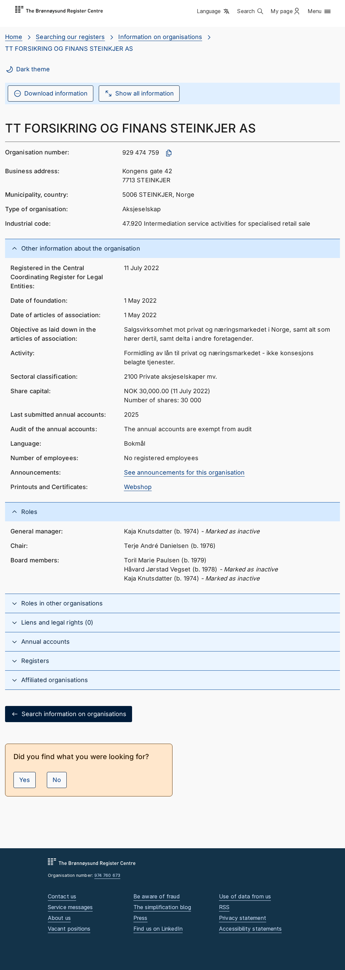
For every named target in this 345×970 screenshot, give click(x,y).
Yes (24, 779)
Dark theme (33, 69)
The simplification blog (162, 907)
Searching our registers (70, 36)
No (57, 779)
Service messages (70, 907)
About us (59, 918)
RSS (224, 907)
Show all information (144, 93)
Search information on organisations (74, 713)
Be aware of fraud (156, 896)
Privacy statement (242, 918)
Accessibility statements (250, 928)
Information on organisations (160, 36)
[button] (213, 11)
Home (13, 36)
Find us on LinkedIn (158, 928)
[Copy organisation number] (169, 153)
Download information (56, 93)
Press (140, 918)
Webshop (138, 486)
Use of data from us (245, 896)
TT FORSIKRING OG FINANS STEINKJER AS (69, 48)
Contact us (62, 896)
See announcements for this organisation (184, 472)
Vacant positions (69, 928)
